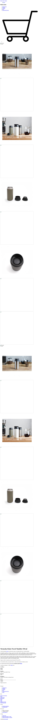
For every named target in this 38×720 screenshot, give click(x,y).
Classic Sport (2, 697)
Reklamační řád (4, 707)
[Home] (3, 2)
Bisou (1, 696)
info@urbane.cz (4, 712)
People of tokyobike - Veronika (7, 717)
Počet (1, 679)
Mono (1, 699)
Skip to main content (3, 0)
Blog (3, 9)
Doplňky (3, 7)
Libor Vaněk (6, 719)
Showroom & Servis (5, 10)
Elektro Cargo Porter (3, 695)
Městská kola (4, 6)
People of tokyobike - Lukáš (6, 716)
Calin (1, 700)
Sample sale (4, 715)
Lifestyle (3, 8)
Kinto (7, 651)
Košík (3, 692)
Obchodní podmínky (5, 706)
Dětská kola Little (3, 702)
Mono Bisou (2, 698)
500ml (12, 665)
